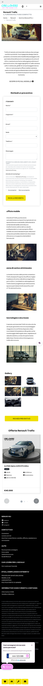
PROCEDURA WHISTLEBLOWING (12, 575)
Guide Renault (6, 556)
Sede (7, 132)
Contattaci (5, 533)
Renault (13, 18)
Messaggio (9, 151)
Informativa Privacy (11, 170)
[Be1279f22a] (30, 391)
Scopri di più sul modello (20, 81)
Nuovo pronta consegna (10, 550)
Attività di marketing (13, 174)
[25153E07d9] (13, 391)
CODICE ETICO (6, 580)
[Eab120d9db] (30, 380)
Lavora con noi (6, 536)
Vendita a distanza (8, 594)
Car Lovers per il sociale (9, 566)
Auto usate (5, 552)
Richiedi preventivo (21, 418)
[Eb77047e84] (13, 402)
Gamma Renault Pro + (26, 18)
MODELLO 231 (6, 578)
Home (5, 18)
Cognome (9, 114)
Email (8, 124)
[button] (23, 6)
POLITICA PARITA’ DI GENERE (11, 582)
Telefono (9, 141)
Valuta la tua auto (7, 554)
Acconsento (12, 190)
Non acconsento (24, 190)
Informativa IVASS (8, 592)
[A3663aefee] (13, 380)
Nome (8, 105)
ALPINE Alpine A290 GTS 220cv (16, 466)
